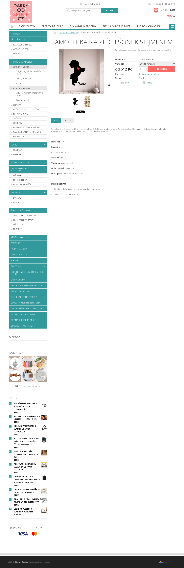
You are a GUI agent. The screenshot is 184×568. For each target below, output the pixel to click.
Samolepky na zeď (22, 44)
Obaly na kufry (19, 254)
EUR (173, 16)
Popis (56, 120)
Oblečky (17, 123)
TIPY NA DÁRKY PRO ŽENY (83, 26)
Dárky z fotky (27, 26)
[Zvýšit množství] (147, 67)
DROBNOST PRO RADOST (23, 325)
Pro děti (15, 33)
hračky (17, 105)
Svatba (14, 260)
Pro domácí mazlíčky (149, 26)
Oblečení (18, 150)
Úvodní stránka (12, 26)
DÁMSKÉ (17, 197)
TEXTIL (14, 144)
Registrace (170, 4)
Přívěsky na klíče (22, 184)
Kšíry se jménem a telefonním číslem (29, 94)
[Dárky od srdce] (21, 12)
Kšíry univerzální (23, 100)
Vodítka (19, 83)
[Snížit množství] (147, 70)
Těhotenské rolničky (24, 215)
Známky (17, 118)
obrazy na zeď (21, 49)
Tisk (127, 82)
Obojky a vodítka (22, 67)
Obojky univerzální (24, 78)
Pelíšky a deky (20, 114)
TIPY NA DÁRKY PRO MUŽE (116, 26)
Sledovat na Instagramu (30, 386)
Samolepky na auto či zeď (27, 132)
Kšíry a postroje (21, 88)
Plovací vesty (20, 136)
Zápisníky (16, 243)
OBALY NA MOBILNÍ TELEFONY (25, 302)
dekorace (18, 53)
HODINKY (15, 192)
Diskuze (67, 120)
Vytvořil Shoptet (168, 562)
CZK (168, 16)
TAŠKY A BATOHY (19, 249)
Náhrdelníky (20, 180)
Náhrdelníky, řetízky (24, 220)
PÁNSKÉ (17, 202)
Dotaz (149, 82)
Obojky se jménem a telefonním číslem (30, 72)
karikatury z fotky (21, 162)
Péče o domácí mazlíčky (26, 109)
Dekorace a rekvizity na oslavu (28, 285)
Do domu (16, 266)
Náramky (17, 175)
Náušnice (18, 224)
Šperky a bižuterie (52, 26)
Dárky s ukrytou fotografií (19, 169)
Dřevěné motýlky (20, 291)
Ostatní (17, 154)
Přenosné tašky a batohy (26, 127)
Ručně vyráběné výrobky (24, 297)
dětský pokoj (18, 39)
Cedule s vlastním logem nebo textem (28, 273)
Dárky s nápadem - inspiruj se (26, 308)
